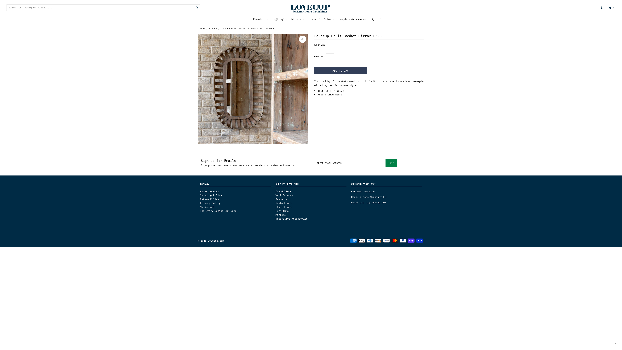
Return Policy (209, 199)
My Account (207, 207)
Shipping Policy (211, 195)
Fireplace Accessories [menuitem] (352, 19)
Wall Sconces (284, 195)
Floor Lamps (284, 207)
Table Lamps (284, 203)
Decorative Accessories (292, 218)
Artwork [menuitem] (329, 19)
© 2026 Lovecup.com (211, 240)
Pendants (281, 199)
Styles (375, 19)
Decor (312, 19)
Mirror (213, 29)
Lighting (278, 19)
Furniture (259, 19)
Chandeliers (284, 191)
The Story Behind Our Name (218, 211)
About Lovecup (209, 191)
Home (202, 29)
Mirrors (296, 19)
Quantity (319, 56)
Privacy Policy (210, 203)
